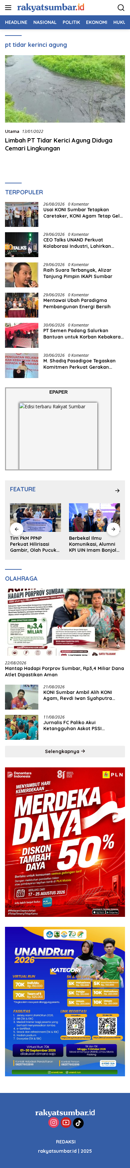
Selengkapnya (63, 751)
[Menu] (9, 7)
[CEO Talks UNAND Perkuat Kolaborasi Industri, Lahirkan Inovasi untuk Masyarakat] (21, 244)
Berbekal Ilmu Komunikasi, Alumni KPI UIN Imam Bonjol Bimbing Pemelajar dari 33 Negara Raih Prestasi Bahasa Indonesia (36, 544)
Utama (12, 131)
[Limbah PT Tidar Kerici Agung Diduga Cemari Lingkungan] (65, 89)
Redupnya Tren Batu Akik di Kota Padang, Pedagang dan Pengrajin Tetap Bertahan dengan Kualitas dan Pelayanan (96, 544)
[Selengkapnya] (117, 490)
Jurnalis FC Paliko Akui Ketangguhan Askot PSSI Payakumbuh (72, 725)
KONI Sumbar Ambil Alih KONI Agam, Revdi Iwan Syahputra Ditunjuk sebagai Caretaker (77, 695)
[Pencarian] (121, 7)
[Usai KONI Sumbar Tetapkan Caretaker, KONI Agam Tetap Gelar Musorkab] (21, 214)
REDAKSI (66, 1142)
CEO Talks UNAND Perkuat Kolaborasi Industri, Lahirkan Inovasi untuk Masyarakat (77, 243)
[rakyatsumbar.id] (50, 7)
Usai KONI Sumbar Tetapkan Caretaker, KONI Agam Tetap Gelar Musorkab (84, 213)
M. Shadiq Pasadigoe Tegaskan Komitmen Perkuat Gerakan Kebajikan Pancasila (79, 364)
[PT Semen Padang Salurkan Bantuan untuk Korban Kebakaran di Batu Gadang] (21, 335)
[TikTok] (78, 1123)
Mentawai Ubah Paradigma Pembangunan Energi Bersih (77, 303)
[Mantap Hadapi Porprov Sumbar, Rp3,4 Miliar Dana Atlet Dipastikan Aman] (65, 622)
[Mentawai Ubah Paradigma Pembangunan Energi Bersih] (21, 305)
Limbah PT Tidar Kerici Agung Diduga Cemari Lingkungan (58, 144)
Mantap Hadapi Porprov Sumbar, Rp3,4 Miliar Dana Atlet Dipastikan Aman (64, 671)
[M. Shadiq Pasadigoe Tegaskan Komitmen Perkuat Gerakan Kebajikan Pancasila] (21, 365)
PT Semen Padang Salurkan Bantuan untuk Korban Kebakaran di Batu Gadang (83, 334)
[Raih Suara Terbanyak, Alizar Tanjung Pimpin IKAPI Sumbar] (21, 274)
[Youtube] (66, 1123)
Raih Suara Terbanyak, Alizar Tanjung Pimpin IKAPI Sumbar (77, 273)
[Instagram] (53, 1123)
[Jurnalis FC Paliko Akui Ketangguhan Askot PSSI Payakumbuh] (21, 727)
